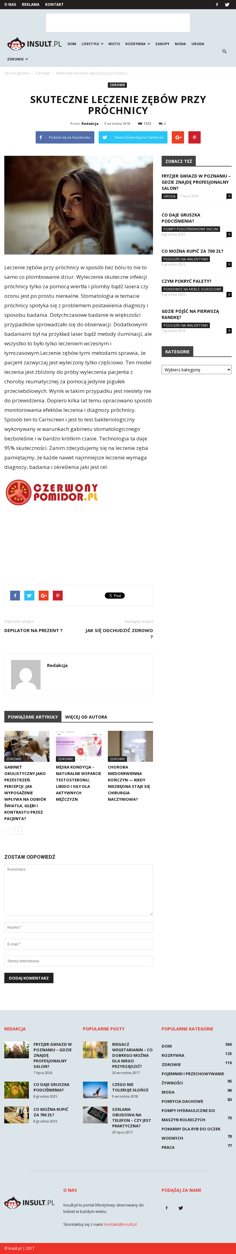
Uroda (197, 43)
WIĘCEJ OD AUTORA (86, 717)
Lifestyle (90, 43)
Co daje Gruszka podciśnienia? (181, 218)
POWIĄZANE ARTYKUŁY (33, 717)
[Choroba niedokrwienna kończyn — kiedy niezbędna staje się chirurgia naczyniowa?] (130, 746)
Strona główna (16, 73)
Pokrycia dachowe (182, 1101)
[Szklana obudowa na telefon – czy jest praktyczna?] (95, 1114)
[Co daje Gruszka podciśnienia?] (16, 1090)
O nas (10, 4)
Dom (72, 43)
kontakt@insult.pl (120, 1224)
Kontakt (54, 4)
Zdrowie (15, 59)
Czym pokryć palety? (186, 281)
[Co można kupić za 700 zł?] (16, 1114)
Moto (114, 43)
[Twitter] (227, 4)
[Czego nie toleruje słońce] (95, 1090)
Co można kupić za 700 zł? (192, 251)
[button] (224, 51)
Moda (180, 43)
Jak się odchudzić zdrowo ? (119, 633)
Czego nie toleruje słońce (130, 1087)
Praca (168, 1147)
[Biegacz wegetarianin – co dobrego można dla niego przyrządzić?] (95, 1049)
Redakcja (90, 123)
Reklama (30, 4)
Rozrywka (135, 43)
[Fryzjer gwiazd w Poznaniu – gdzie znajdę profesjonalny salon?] (16, 1049)
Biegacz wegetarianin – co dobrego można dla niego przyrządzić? (132, 1055)
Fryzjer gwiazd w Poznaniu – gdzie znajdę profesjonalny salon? (196, 182)
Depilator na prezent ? (33, 630)
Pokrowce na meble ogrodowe (192, 289)
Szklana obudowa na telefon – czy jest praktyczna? (131, 1117)
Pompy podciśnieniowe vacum (190, 229)
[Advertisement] (118, 22)
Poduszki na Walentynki (185, 259)
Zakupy (162, 43)
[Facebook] (217, 4)
